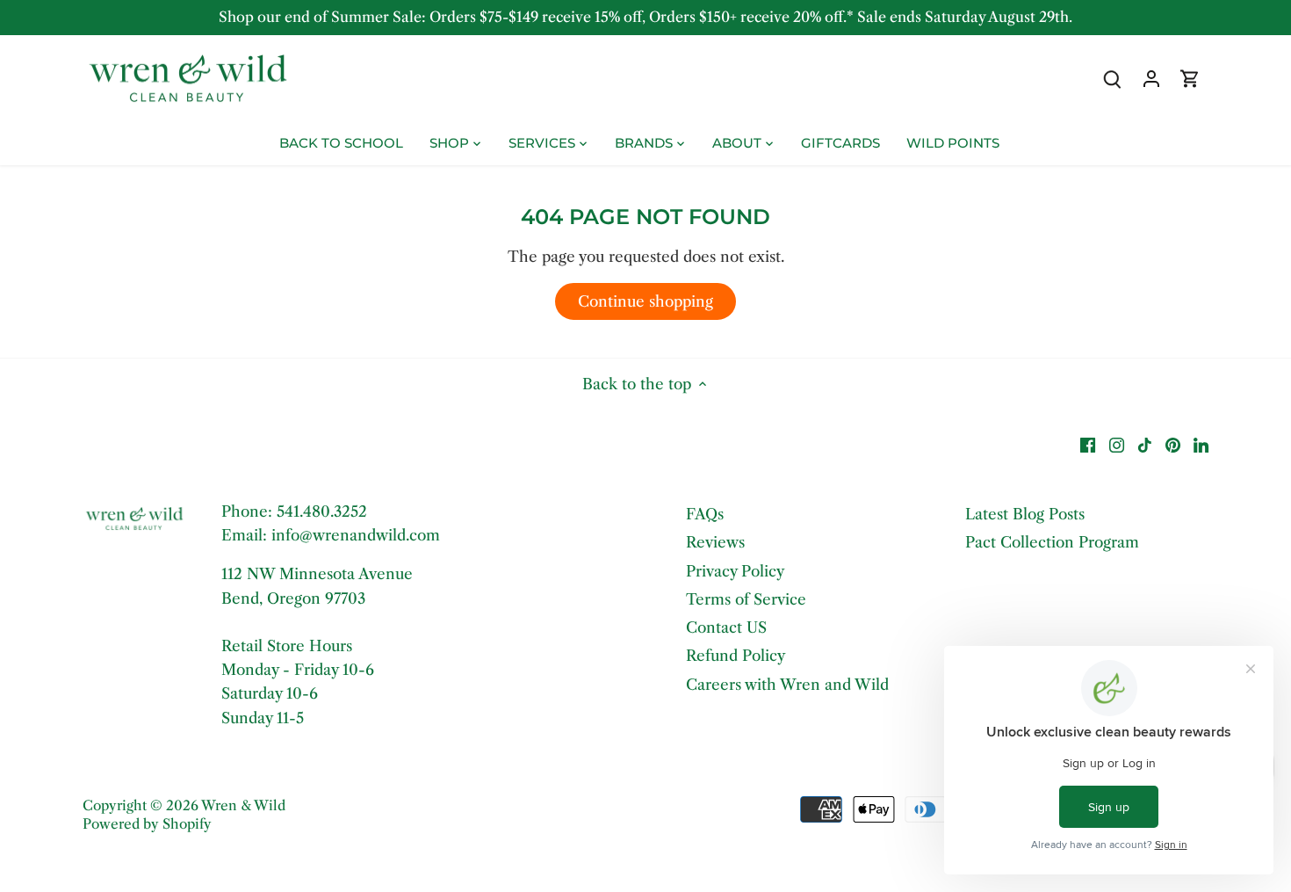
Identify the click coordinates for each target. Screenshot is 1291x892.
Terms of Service (746, 599)
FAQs (705, 514)
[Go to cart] (1190, 78)
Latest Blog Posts (1025, 514)
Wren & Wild (243, 805)
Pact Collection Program (1052, 542)
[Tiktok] (1144, 444)
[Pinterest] (1172, 444)
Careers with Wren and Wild (787, 684)
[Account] (1151, 78)
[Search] (1112, 78)
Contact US (726, 627)
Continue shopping (645, 301)
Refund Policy (735, 655)
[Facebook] (1087, 444)
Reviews (715, 542)
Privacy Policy (735, 571)
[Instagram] (1116, 444)
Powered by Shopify (147, 824)
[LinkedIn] (1201, 444)
